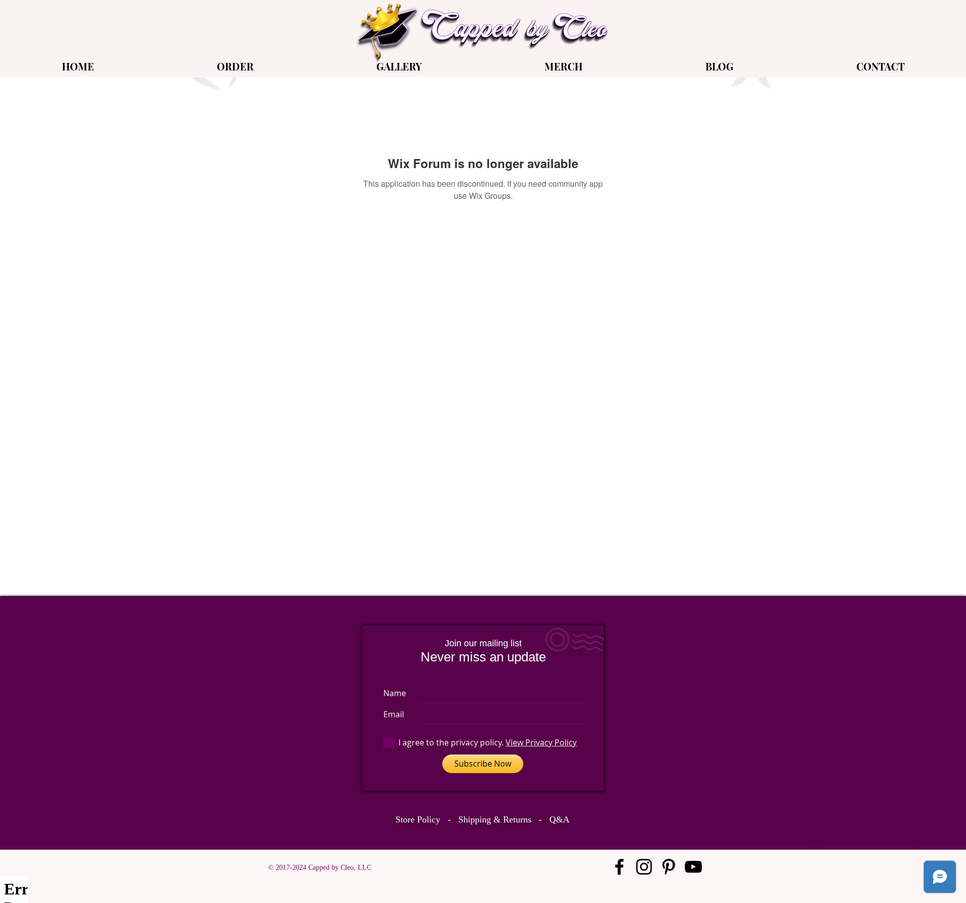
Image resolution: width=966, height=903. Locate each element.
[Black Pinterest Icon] (668, 866)
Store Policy (417, 819)
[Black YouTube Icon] (693, 866)
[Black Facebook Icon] (619, 866)
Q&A (559, 819)
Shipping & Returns (494, 819)
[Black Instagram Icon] (644, 866)
